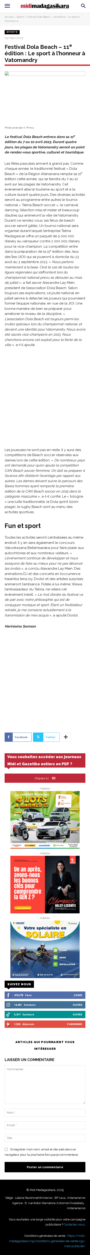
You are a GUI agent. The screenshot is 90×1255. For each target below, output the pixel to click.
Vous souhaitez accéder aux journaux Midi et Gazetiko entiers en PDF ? (44, 760)
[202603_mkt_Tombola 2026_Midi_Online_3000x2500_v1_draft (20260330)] (45, 820)
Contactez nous (74, 1224)
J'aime (78, 995)
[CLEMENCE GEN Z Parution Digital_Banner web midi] (45, 884)
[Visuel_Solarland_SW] (45, 949)
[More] (66, 737)
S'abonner (74, 1024)
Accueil (9, 16)
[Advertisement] (45, 400)
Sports (20, 16)
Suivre (77, 1004)
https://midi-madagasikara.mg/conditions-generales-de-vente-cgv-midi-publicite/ (47, 1241)
